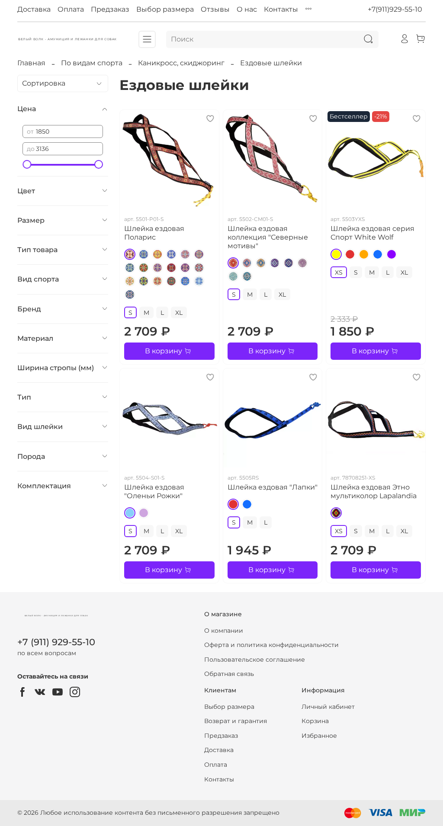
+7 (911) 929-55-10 (56, 642)
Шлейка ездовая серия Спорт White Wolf (372, 232)
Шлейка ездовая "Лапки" (273, 487)
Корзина (315, 721)
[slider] (26, 164)
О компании (223, 630)
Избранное (319, 736)
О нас (247, 9)
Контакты (281, 9)
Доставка (34, 9)
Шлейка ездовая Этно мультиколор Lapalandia (374, 491)
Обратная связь (229, 674)
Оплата (71, 9)
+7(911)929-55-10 (395, 9)
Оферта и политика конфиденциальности (271, 645)
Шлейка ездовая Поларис (154, 232)
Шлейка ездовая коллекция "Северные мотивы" (268, 237)
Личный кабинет (328, 707)
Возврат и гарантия (235, 721)
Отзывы (215, 9)
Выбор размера (165, 9)
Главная (31, 63)
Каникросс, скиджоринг (181, 63)
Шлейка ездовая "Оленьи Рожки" (154, 491)
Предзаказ (110, 9)
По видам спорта (91, 63)
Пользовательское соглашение (254, 659)
